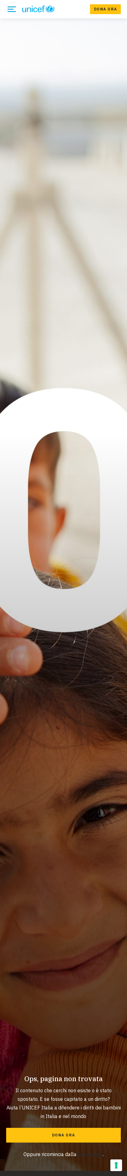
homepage (90, 1154)
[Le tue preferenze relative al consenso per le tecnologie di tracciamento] (116, 1165)
